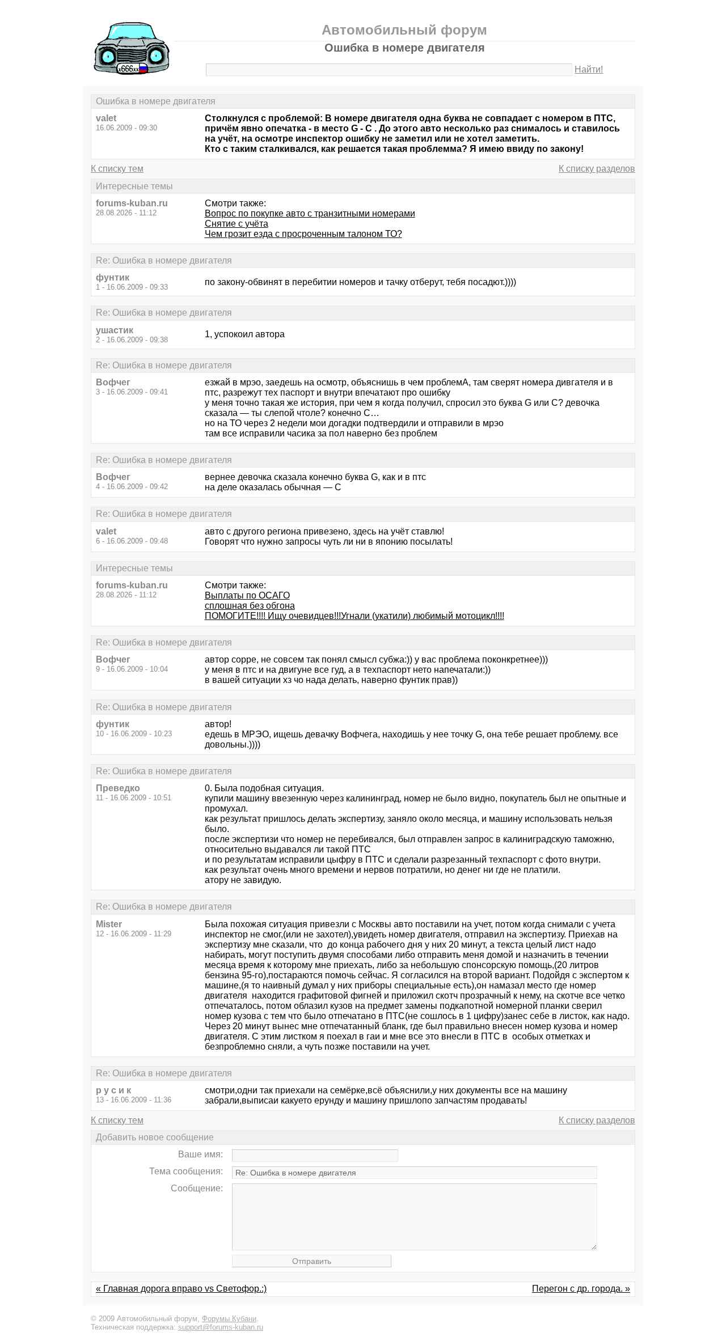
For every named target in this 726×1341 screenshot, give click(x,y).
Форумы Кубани (229, 1318)
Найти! (589, 69)
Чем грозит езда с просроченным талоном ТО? (303, 234)
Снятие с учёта (236, 223)
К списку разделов (597, 168)
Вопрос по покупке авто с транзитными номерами (310, 213)
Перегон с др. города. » (581, 1288)
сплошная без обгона (250, 605)
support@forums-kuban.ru (220, 1327)
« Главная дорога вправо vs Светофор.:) (181, 1288)
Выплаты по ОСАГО (247, 595)
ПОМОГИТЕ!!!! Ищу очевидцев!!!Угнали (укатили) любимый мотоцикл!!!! (354, 616)
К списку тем (117, 168)
